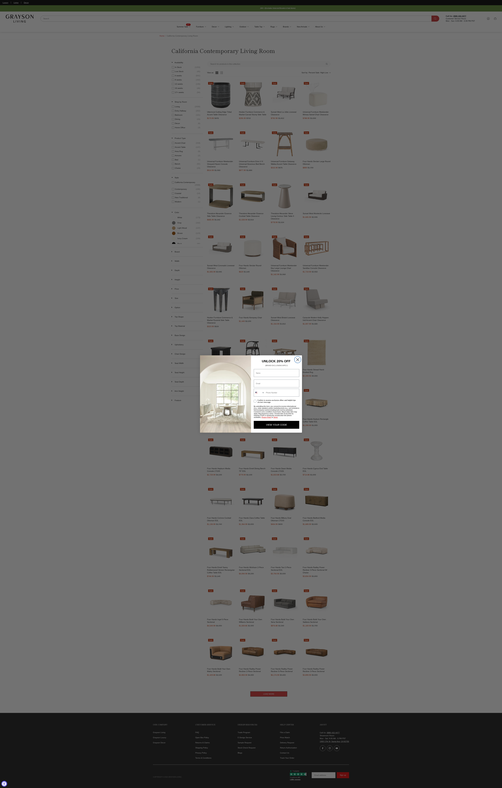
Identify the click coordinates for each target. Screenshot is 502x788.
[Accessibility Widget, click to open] (4, 784)
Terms (275, 417)
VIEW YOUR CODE (276, 424)
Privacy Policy (267, 417)
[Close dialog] (297, 359)
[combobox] (259, 392)
